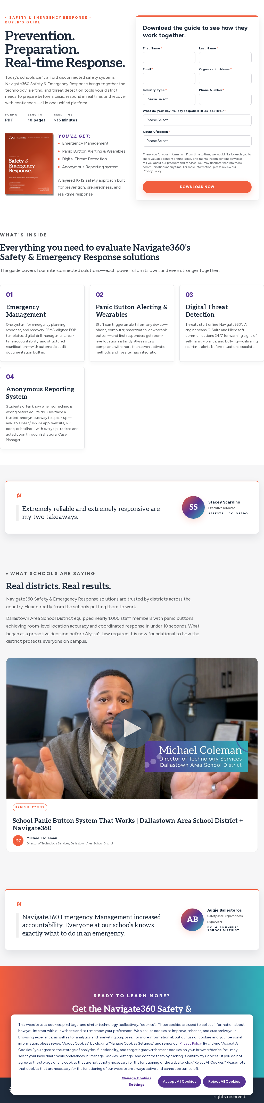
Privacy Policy (191, 1043)
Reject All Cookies (224, 1081)
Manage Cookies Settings (136, 1081)
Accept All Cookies (179, 1081)
